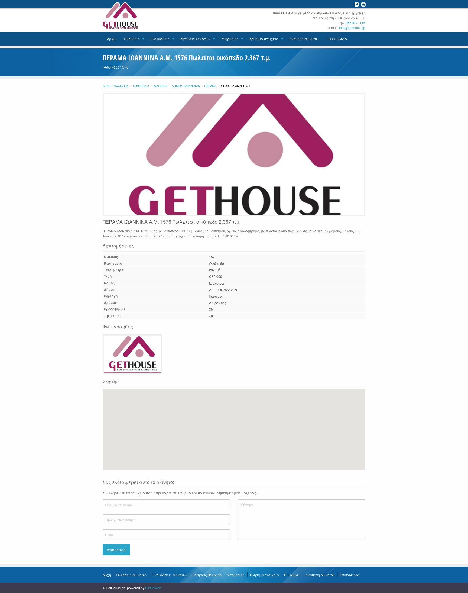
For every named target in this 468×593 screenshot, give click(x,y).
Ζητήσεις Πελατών (207, 574)
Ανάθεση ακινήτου (304, 38)
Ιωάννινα (160, 85)
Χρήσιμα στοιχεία (263, 38)
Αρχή (111, 38)
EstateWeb (153, 587)
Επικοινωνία (337, 38)
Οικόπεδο (141, 85)
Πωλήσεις (131, 38)
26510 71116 (355, 22)
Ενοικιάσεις (160, 38)
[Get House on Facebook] (357, 4)
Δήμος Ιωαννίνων (186, 85)
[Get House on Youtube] (363, 4)
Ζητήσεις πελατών (195, 38)
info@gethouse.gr (352, 27)
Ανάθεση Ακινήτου (320, 574)
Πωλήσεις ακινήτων (131, 574)
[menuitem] (111, 38)
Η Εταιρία (292, 574)
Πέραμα (210, 85)
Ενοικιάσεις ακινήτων (169, 574)
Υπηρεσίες (229, 38)
